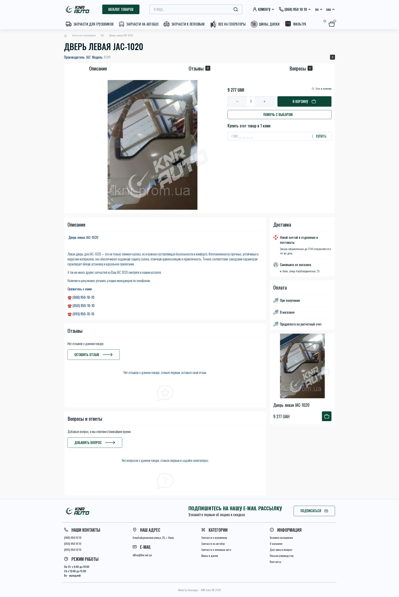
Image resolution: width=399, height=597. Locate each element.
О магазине (276, 543)
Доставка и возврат (281, 549)
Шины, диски (269, 24)
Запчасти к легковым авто (216, 549)
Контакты (275, 561)
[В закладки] (229, 81)
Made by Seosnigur (188, 590)
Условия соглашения (281, 537)
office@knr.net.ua (142, 555)
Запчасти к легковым (187, 24)
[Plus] (264, 101)
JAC (102, 35)
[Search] (235, 9)
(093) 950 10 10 (72, 549)
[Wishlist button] (332, 337)
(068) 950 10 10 (72, 537)
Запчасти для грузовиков (93, 24)
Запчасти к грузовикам (84, 35)
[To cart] (326, 416)
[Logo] (78, 9)
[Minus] (237, 101)
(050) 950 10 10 (72, 543)
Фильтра (299, 24)
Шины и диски (209, 555)
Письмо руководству (281, 555)
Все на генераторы (232, 24)
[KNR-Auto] (108, 511)
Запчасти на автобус (142, 24)
